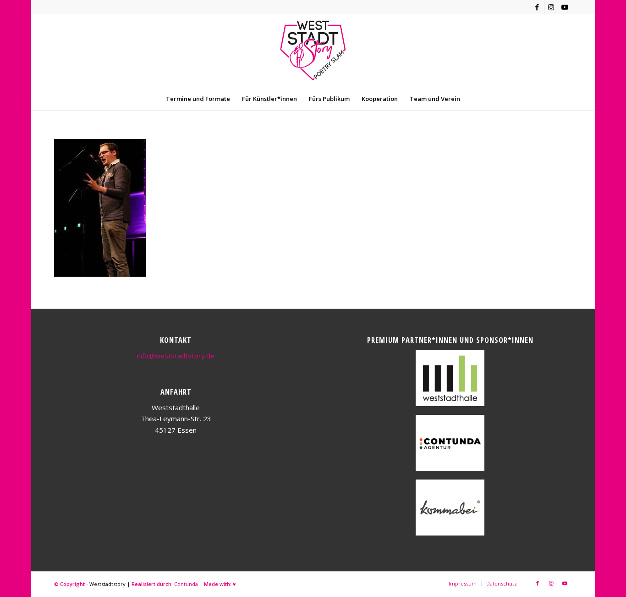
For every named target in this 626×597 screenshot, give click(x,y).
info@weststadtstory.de (175, 355)
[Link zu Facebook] (537, 7)
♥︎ (234, 583)
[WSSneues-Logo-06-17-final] (313, 50)
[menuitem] (198, 98)
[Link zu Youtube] (565, 7)
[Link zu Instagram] (551, 7)
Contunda (186, 583)
